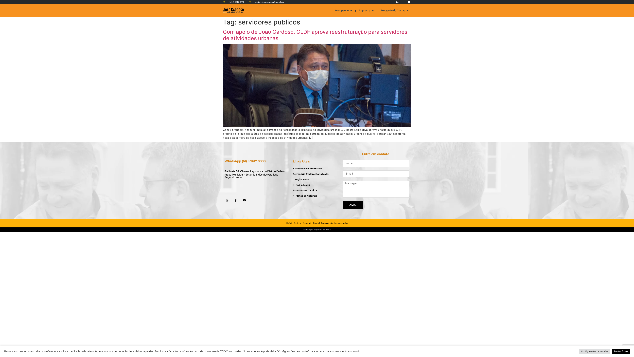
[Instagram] (397, 2)
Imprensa (364, 11)
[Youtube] (409, 2)
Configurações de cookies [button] (594, 351)
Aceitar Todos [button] (621, 351)
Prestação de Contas (393, 11)
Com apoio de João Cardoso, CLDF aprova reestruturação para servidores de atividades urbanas (315, 35)
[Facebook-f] (386, 2)
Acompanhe (341, 11)
